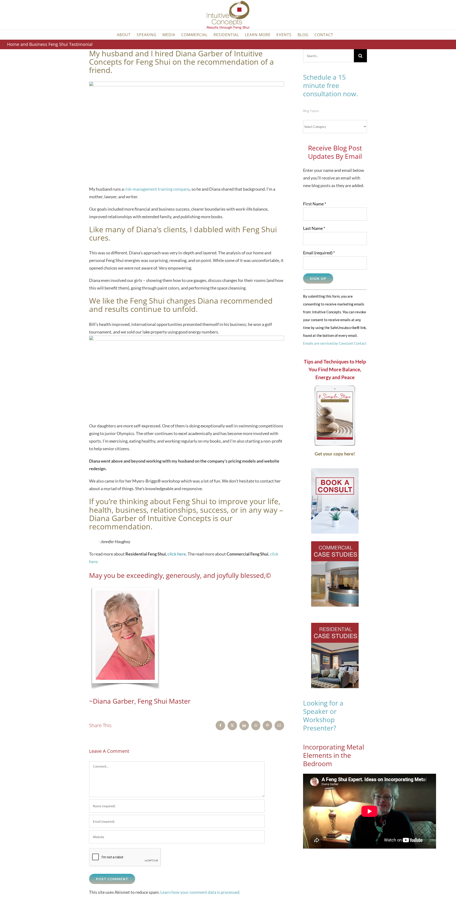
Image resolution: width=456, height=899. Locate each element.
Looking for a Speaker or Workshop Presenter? (323, 715)
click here (176, 553)
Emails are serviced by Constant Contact (334, 343)
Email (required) (319, 252)
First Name (314, 203)
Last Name (314, 228)
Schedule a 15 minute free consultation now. (330, 85)
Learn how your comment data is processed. (200, 892)
